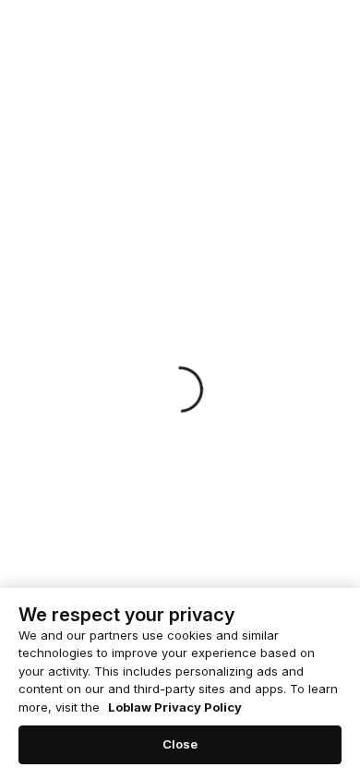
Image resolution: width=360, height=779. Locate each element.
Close (180, 744)
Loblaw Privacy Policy (175, 707)
